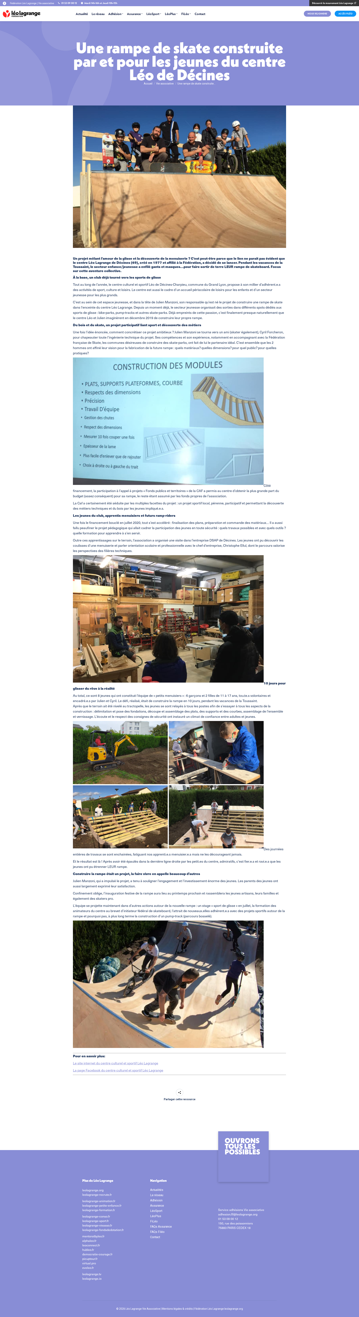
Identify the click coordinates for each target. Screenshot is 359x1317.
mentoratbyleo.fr (93, 1236)
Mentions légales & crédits (177, 1308)
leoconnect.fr (91, 1245)
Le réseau (156, 1195)
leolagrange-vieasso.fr (97, 1225)
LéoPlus (155, 1216)
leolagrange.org (93, 1190)
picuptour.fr (90, 1258)
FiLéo (154, 1221)
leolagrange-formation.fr (98, 1210)
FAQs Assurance (161, 1226)
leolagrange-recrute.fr (97, 1194)
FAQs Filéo (157, 1232)
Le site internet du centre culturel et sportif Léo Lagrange (115, 1063)
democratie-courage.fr (97, 1254)
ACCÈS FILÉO (345, 13)
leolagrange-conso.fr (96, 1216)
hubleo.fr (88, 1249)
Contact (155, 1237)
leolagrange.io (92, 1278)
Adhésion (156, 1200)
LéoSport (156, 1211)
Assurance (157, 1205)
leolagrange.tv (91, 1274)
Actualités (156, 1190)
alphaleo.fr (89, 1240)
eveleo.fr (88, 1267)
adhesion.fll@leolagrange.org (237, 1214)
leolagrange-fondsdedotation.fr (103, 1229)
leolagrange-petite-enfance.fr (102, 1205)
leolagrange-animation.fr (98, 1201)
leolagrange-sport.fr (95, 1220)
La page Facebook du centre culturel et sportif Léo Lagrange (118, 1070)
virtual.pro (89, 1263)
